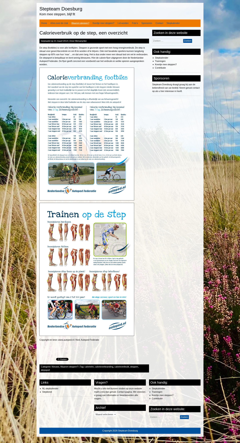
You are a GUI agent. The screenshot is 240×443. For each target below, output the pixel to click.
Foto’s (135, 23)
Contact (159, 23)
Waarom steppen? (80, 23)
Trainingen (160, 61)
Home (44, 23)
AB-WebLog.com (128, 440)
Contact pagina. (124, 392)
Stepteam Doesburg (60, 8)
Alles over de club (59, 23)
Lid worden (123, 23)
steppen (134, 367)
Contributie (160, 68)
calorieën (89, 367)
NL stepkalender (50, 388)
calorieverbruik (121, 367)
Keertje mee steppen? (103, 23)
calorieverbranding (104, 367)
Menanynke (81, 41)
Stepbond (47, 392)
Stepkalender (173, 23)
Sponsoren (146, 23)
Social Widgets (110, 440)
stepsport (45, 370)
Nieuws (55, 367)
